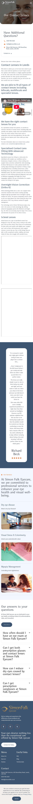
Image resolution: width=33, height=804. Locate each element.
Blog (17, 759)
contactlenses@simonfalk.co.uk (17, 144)
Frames (3, 762)
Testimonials (20, 762)
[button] (31, 3)
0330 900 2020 (10, 41)
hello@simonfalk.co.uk (13, 44)
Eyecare (3, 759)
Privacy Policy (27, 794)
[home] (8, 2)
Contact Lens (16, 11)
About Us (3, 756)
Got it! (16, 799)
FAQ (17, 756)
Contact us (8, 53)
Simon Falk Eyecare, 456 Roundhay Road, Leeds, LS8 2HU (16, 48)
